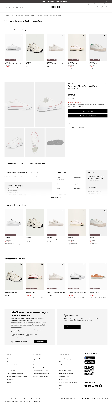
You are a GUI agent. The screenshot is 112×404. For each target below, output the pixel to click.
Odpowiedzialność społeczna (15, 373)
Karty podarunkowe (64, 376)
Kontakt (61, 388)
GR (82, 398)
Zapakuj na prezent (64, 379)
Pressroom (10, 379)
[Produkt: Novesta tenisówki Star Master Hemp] (98, 47)
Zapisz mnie (40, 341)
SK (99, 398)
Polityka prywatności (9, 398)
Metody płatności (63, 362)
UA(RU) (106, 398)
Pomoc (60, 385)
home (21, 7)
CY (77, 398)
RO (95, 398)
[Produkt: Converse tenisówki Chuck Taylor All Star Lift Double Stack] (14, 47)
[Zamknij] (106, 1)
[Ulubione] (102, 7)
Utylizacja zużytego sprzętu (40, 376)
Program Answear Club (39, 367)
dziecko (15, 7)
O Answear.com (11, 359)
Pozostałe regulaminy (38, 362)
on (10, 7)
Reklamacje (62, 367)
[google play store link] (89, 357)
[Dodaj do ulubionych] (21, 35)
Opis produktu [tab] (11, 163)
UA (102, 398)
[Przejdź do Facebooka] (85, 385)
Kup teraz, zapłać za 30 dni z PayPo (68, 382)
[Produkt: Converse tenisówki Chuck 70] (77, 47)
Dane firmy (24, 398)
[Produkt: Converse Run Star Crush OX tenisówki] (35, 47)
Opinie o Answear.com (13, 362)
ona (6, 7)
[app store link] (89, 361)
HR (85, 398)
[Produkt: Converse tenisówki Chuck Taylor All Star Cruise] (56, 47)
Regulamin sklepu (37, 359)
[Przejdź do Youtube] (93, 385)
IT (90, 398)
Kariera (9, 382)
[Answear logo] (56, 7)
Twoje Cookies (31, 398)
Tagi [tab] (22, 163)
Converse (71, 83)
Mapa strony (39, 398)
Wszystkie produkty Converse (88, 115)
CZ (80, 398)
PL (92, 398)
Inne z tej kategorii (88, 111)
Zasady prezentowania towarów (41, 373)
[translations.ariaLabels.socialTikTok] (96, 385)
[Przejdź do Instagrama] (89, 385)
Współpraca (10, 367)
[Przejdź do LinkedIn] (100, 385)
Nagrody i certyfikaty (13, 365)
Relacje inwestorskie (12, 370)
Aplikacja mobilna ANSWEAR (40, 370)
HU (88, 398)
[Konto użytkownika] (97, 7)
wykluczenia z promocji (16, 327)
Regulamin (17, 398)
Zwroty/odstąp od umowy (65, 365)
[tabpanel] (56, 182)
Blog (34, 365)
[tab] (38, 164)
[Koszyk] (106, 7)
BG (74, 398)
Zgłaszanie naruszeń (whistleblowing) (17, 376)
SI (97, 398)
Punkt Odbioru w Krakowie (66, 373)
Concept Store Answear (65, 370)
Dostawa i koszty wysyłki (65, 359)
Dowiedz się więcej (72, 327)
